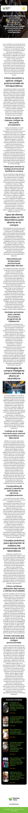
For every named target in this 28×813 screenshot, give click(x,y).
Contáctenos (14, 804)
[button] (23, 8)
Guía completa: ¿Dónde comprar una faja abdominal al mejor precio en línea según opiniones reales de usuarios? (17, 761)
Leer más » (12, 713)
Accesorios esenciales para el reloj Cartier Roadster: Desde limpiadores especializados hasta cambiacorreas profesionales (17, 747)
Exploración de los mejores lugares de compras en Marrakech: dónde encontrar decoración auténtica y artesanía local (17, 775)
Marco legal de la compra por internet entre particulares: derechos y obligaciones (17, 732)
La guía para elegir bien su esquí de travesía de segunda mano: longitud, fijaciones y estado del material (17, 719)
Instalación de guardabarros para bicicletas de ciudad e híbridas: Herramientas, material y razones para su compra (17, 706)
